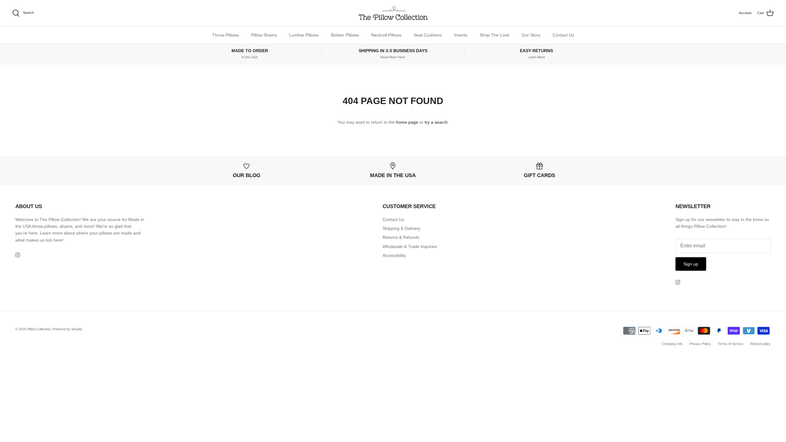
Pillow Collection (39, 329)
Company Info (672, 344)
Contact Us (563, 35)
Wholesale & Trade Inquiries (410, 246)
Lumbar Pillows (304, 35)
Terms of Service (730, 344)
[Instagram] (17, 255)
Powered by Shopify (67, 329)
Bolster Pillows (345, 35)
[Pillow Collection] (393, 13)
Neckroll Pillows (386, 35)
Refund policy (760, 344)
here (57, 240)
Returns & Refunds (401, 237)
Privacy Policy (700, 344)
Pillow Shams (264, 35)
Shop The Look (494, 35)
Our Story (531, 35)
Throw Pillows (225, 35)
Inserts (460, 35)
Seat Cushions (428, 35)
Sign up (690, 264)
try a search (436, 122)
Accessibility (394, 255)
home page (407, 122)
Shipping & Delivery (401, 228)
